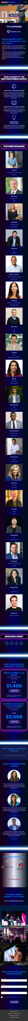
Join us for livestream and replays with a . (14, 755)
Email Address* (4, 990)
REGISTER (14, 691)
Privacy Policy (19, 997)
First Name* (3, 978)
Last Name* (3, 984)
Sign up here (18, 727)
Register (14, 722)
